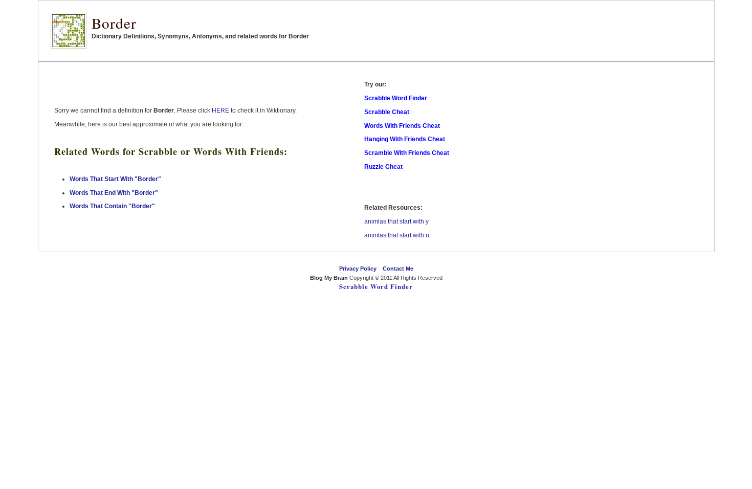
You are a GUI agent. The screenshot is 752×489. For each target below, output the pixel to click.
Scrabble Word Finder (376, 286)
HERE (220, 110)
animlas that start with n (396, 235)
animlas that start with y (396, 221)
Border (114, 23)
